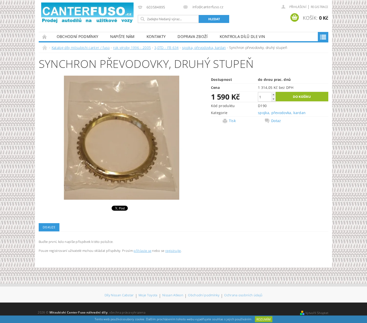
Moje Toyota (148, 295)
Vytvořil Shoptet (316, 313)
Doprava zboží (192, 36)
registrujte (173, 250)
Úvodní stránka (45, 36)
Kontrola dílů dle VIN (242, 36)
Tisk (232, 121)
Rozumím (263, 319)
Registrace (319, 7)
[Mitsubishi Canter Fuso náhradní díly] (87, 13)
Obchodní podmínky (77, 36)
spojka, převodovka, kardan (282, 112)
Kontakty (156, 36)
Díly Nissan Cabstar (119, 295)
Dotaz (276, 121)
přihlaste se (142, 250)
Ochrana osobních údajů (243, 295)
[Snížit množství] (273, 99)
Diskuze (49, 227)
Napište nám (122, 36)
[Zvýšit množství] (273, 94)
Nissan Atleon (172, 295)
